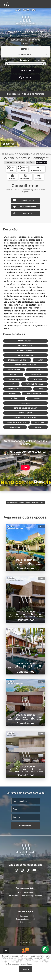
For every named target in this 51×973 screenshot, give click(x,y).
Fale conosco (25, 922)
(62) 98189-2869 (27, 10)
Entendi (25, 969)
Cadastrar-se (25, 825)
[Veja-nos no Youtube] (34, 870)
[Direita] (48, 122)
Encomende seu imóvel (25, 919)
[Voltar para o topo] (6, 950)
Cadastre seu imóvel (25, 916)
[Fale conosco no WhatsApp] (16, 870)
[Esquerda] (2, 122)
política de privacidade (10, 964)
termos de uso (26, 964)
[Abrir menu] (46, 4)
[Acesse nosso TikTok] (28, 870)
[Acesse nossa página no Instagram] (22, 870)
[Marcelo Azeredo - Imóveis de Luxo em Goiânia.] (25, 21)
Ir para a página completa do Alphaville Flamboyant (25, 502)
